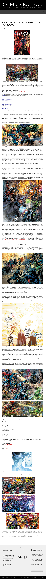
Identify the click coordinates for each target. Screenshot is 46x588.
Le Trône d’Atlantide (8, 447)
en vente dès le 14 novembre (20, 91)
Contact (27, 547)
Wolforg (42, 577)
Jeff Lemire (7, 532)
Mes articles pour (7, 560)
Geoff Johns (40, 531)
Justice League (11, 531)
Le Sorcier (10, 535)
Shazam (34, 535)
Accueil (18, 547)
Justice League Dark (18, 532)
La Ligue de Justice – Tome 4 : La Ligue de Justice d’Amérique (14, 239)
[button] (37, 571)
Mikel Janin (14, 535)
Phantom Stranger (22, 535)
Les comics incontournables (7, 550)
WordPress (15, 577)
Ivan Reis (3, 532)
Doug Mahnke (31, 531)
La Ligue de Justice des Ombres (20, 533)
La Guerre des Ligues (8, 444)
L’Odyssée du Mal (8, 448)
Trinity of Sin (8, 536)
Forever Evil (36, 531)
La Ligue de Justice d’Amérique (10, 445)
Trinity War (12, 536)
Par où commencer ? (6, 549)
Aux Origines (7, 449)
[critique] (17, 445)
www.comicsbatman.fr (34, 564)
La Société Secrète (5, 535)
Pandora (17, 535)
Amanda (23, 531)
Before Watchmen (10, 561)
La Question (39, 533)
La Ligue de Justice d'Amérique (10, 533)
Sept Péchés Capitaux (29, 535)
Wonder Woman (16, 536)
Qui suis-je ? (5, 556)
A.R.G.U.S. (19, 531)
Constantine (27, 531)
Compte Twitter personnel (7, 565)
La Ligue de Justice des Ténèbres (31, 533)
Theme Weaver (30, 577)
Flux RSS (22, 549)
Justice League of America (26, 532)
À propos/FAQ (22, 547)
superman (38, 535)
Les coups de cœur (6, 551)
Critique (7, 531)
